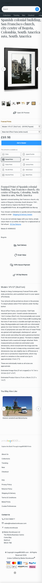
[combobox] (18, 9)
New (23, 15)
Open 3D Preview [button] (23, 113)
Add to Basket (21, 143)
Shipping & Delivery (9, 493)
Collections (7, 15)
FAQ (3, 480)
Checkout (31, 15)
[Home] (8, 3)
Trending (16, 15)
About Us (5, 454)
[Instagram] (15, 574)
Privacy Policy (7, 485)
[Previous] (4, 69)
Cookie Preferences (9, 506)
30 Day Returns (15, 224)
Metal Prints (6, 502)
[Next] (38, 69)
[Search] (37, 9)
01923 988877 (9, 519)
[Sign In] (38, 3)
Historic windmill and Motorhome (15, 418)
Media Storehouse (27, 558)
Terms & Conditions (9, 498)
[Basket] (33, 3)
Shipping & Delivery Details (22, 214)
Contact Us (6, 515)
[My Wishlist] (28, 3)
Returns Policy (7, 489)
